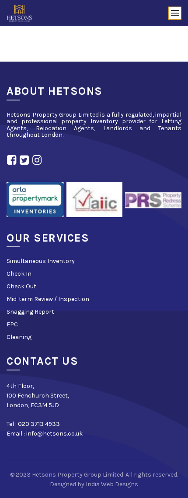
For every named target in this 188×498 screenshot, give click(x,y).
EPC (12, 324)
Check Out (21, 286)
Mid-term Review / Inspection (48, 299)
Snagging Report (30, 311)
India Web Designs (112, 484)
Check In (19, 273)
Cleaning (19, 337)
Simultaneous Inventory (41, 261)
